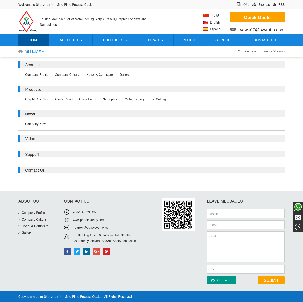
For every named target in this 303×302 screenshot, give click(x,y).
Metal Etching (134, 99)
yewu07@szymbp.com (262, 29)
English (215, 22)
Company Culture (67, 74)
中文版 (214, 15)
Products (113, 39)
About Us (69, 39)
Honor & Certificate (99, 74)
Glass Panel (87, 99)
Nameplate (110, 99)
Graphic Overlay (36, 99)
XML (246, 4)
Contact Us (264, 39)
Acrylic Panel (64, 99)
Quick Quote (257, 17)
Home (34, 39)
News (153, 39)
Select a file (221, 280)
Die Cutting (158, 99)
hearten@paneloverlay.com (92, 227)
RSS (281, 4)
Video (189, 39)
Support (224, 39)
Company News (36, 123)
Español (215, 29)
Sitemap (264, 4)
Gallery (125, 74)
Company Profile (36, 74)
